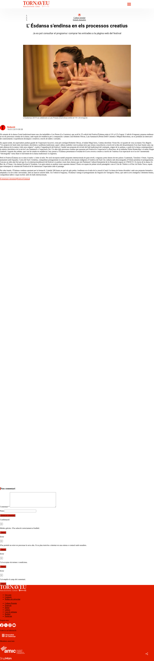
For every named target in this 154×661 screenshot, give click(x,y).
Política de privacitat (12, 599)
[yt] (14, 626)
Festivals (8, 605)
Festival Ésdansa (23, 179)
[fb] (2, 626)
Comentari (4, 507)
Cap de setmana (11, 612)
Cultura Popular (11, 603)
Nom (2, 511)
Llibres (7, 610)
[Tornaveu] (25, 8)
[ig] (10, 626)
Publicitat (8, 616)
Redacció (11, 127)
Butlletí (7, 614)
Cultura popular (79, 18)
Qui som (8, 595)
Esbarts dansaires (79, 20)
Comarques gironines (8, 179)
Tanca (3, 532)
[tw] (6, 626)
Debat (7, 608)
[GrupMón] (5, 660)
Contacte (8, 597)
